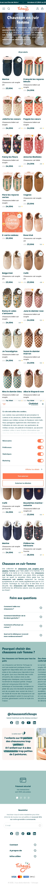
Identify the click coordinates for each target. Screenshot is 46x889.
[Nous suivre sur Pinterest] (23, 723)
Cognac (27, 194)
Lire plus (23, 44)
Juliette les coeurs (11, 119)
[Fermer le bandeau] (43, 404)
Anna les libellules (32, 157)
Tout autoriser (23, 476)
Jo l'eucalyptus (9, 351)
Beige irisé (7, 273)
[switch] (40, 447)
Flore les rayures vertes (10, 196)
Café (25, 273)
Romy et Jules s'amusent (9, 312)
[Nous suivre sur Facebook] (12, 723)
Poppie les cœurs (32, 119)
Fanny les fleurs (10, 157)
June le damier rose (33, 311)
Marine (5, 79)
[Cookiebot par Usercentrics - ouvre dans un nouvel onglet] (29, 404)
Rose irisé (28, 235)
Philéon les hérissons (28, 544)
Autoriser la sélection (23, 483)
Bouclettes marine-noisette (33, 504)
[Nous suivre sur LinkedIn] (34, 723)
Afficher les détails (32, 469)
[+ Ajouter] (19, 60)
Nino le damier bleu (12, 391)
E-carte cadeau (10, 235)
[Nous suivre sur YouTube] (29, 723)
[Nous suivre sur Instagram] (17, 723)
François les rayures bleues (33, 80)
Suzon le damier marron (31, 352)
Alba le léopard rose (33, 391)
